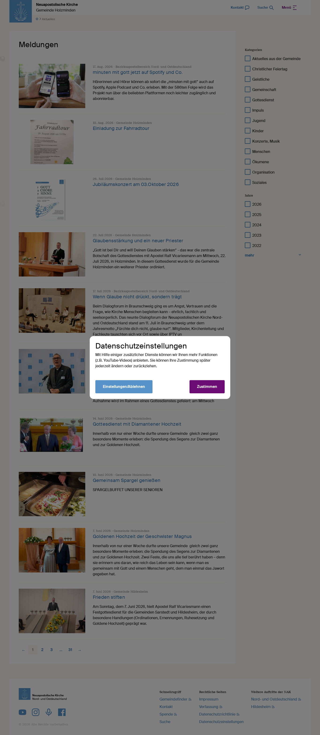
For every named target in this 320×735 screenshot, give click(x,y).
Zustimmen (207, 386)
